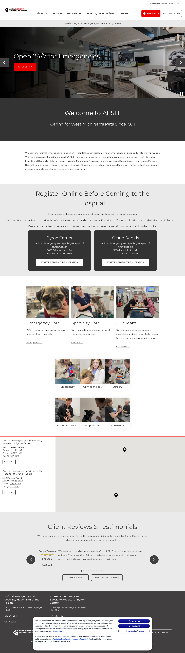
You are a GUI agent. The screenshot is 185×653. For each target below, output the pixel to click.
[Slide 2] (92, 93)
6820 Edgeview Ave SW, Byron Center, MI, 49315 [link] (68, 609)
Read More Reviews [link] (107, 577)
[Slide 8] (98, 570)
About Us (41, 13)
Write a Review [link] (75, 577)
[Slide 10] (103, 570)
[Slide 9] (101, 570)
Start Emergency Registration (59, 262)
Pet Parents (74, 13)
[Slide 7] (96, 570)
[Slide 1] (81, 93)
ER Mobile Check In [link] (158, 3)
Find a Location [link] (171, 13)
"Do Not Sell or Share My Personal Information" (70, 639)
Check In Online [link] (27, 77)
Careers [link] (123, 13)
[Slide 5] (91, 570)
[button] (116, 495)
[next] (180, 62)
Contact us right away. (110, 23)
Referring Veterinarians (100, 13)
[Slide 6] (93, 570)
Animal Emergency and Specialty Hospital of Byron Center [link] (67, 599)
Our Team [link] (121, 347)
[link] (16, 10)
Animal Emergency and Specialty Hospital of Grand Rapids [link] (22, 599)
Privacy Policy (57, 631)
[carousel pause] (181, 94)
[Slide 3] (103, 93)
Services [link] (75, 343)
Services (57, 13)
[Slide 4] (88, 570)
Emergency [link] (153, 13)
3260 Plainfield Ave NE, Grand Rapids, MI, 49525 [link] (23, 609)
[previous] (4, 62)
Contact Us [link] (174, 3)
